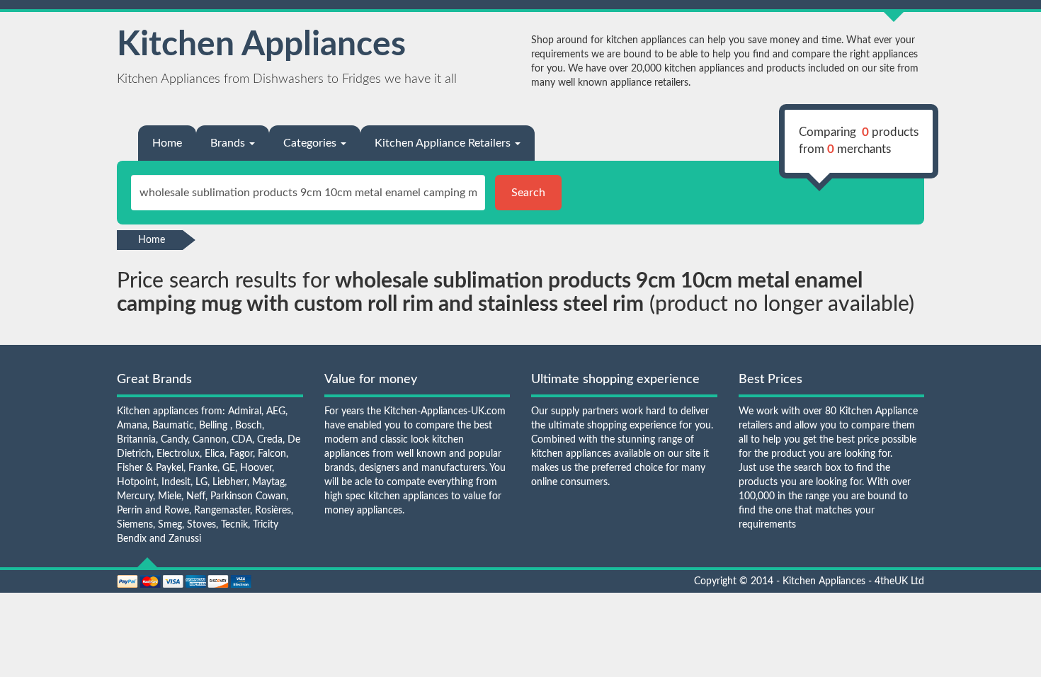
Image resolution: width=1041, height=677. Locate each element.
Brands (229, 143)
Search (528, 192)
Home (167, 143)
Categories (311, 143)
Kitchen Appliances (261, 45)
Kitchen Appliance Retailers (444, 143)
